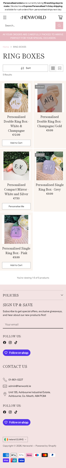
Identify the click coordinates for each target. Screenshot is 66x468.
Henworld (28, 445)
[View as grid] (53, 68)
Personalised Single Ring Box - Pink (16, 250)
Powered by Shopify (46, 445)
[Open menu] (4, 17)
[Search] (59, 25)
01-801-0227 (15, 379)
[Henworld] (33, 17)
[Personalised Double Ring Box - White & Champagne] (16, 97)
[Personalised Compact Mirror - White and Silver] (16, 166)
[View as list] (59, 68)
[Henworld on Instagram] (10, 343)
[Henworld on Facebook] (4, 343)
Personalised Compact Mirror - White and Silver (16, 189)
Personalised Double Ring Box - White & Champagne (16, 123)
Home (6, 47)
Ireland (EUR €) (16, 439)
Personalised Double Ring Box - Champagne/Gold (49, 121)
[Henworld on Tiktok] (16, 343)
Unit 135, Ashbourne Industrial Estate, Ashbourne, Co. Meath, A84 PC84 (29, 394)
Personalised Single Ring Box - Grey (50, 186)
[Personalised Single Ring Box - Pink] (16, 229)
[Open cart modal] (60, 17)
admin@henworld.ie (19, 386)
